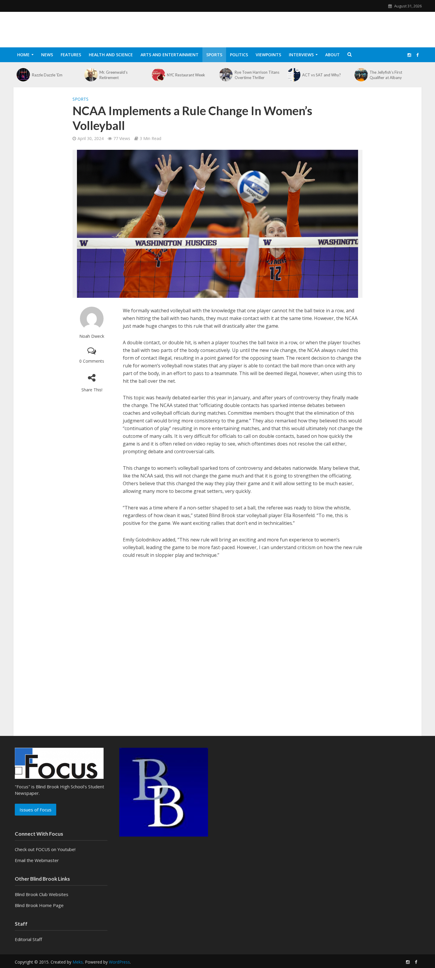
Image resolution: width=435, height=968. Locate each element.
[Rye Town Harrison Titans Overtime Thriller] (226, 74)
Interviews (301, 54)
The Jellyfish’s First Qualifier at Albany (386, 75)
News (47, 54)
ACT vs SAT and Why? (321, 75)
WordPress (119, 962)
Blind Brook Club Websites (41, 894)
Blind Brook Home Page (39, 905)
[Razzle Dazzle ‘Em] (23, 74)
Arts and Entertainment (170, 54)
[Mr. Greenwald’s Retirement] (90, 74)
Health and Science (111, 54)
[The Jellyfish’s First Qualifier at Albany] (361, 74)
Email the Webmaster (37, 860)
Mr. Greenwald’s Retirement (113, 75)
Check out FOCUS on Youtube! (45, 849)
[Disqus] (217, 645)
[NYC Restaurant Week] (158, 74)
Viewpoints (268, 54)
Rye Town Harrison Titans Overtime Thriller (257, 75)
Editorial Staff (28, 939)
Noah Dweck (91, 336)
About (332, 54)
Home (23, 54)
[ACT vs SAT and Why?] (293, 74)
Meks (77, 962)
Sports (214, 54)
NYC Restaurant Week (186, 75)
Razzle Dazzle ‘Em (47, 75)
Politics (239, 54)
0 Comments (91, 361)
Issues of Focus (35, 810)
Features (71, 54)
